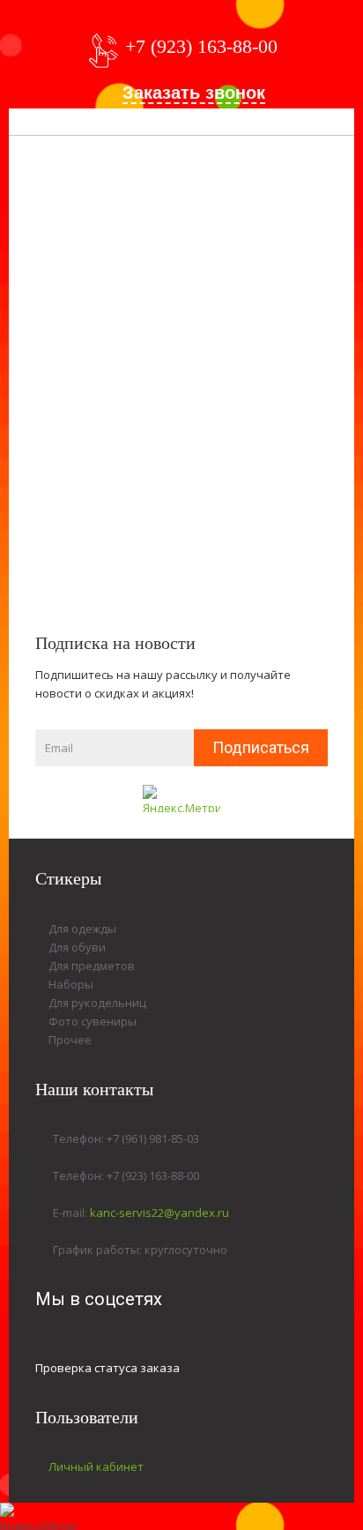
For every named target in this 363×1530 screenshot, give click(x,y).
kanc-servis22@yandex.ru (159, 1212)
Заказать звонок (193, 92)
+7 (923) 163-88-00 (201, 46)
